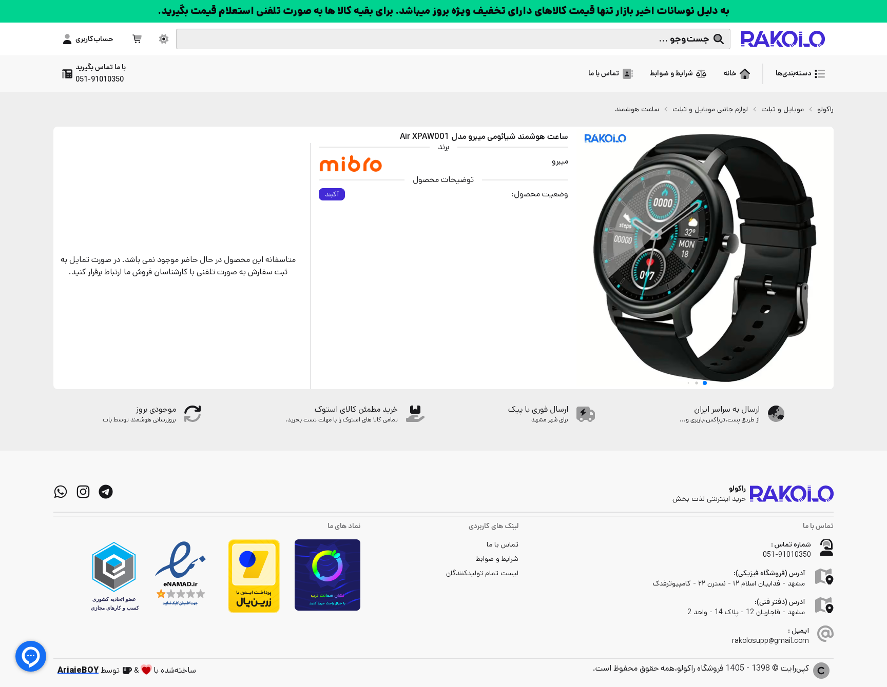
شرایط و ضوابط (497, 559)
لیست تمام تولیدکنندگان (482, 573)
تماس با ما (502, 544)
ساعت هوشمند (637, 109)
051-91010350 (787, 555)
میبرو (560, 161)
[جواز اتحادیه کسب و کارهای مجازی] (114, 576)
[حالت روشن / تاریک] (163, 39)
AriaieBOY (78, 670)
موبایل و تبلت (782, 109)
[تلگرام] (106, 491)
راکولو (825, 109)
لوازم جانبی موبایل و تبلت (710, 109)
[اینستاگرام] (83, 491)
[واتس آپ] (60, 491)
